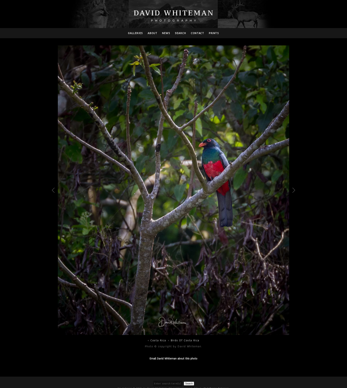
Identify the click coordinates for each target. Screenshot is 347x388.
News (166, 33)
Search (180, 33)
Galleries (135, 33)
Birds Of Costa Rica (185, 340)
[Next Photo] (173, 333)
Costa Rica (158, 340)
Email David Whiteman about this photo (173, 358)
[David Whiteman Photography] (174, 21)
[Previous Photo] (55, 201)
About (152, 33)
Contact (197, 33)
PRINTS (214, 33)
